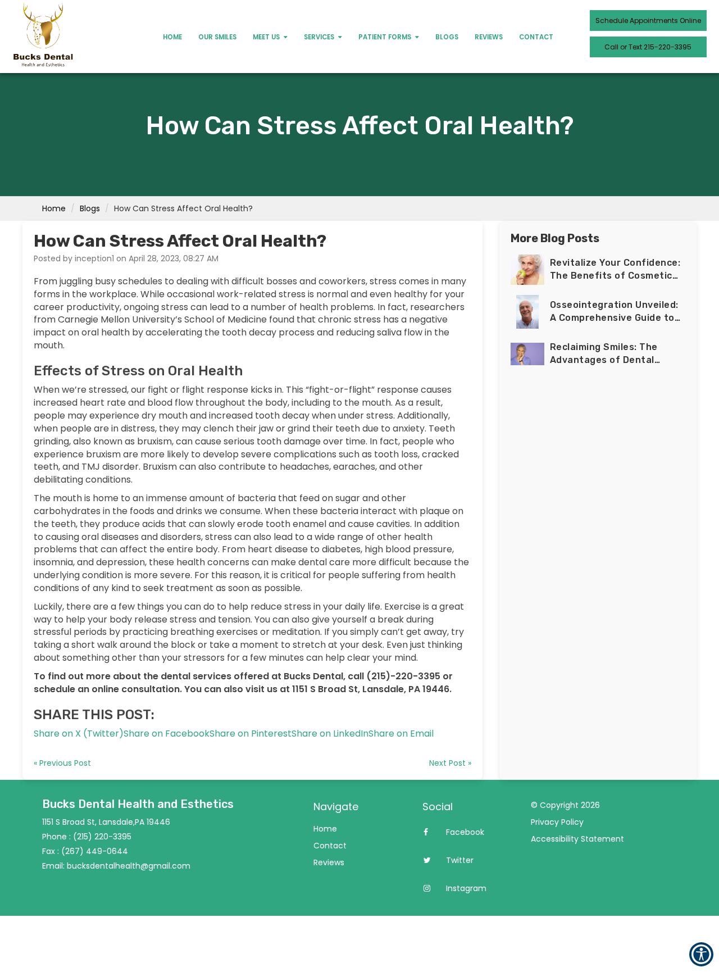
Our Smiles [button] (217, 37)
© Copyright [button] (565, 805)
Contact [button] (536, 37)
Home (54, 208)
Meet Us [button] (267, 37)
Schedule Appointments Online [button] (648, 20)
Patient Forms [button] (385, 37)
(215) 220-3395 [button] (102, 836)
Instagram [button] (465, 888)
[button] (79, 733)
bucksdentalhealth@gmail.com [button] (128, 865)
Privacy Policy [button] (557, 822)
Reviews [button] (489, 37)
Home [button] (172, 37)
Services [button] (320, 37)
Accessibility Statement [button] (577, 838)
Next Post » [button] (450, 763)
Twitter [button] (459, 860)
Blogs (90, 208)
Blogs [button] (446, 37)
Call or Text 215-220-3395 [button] (647, 47)
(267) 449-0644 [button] (94, 851)
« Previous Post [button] (62, 763)
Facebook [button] (464, 832)
